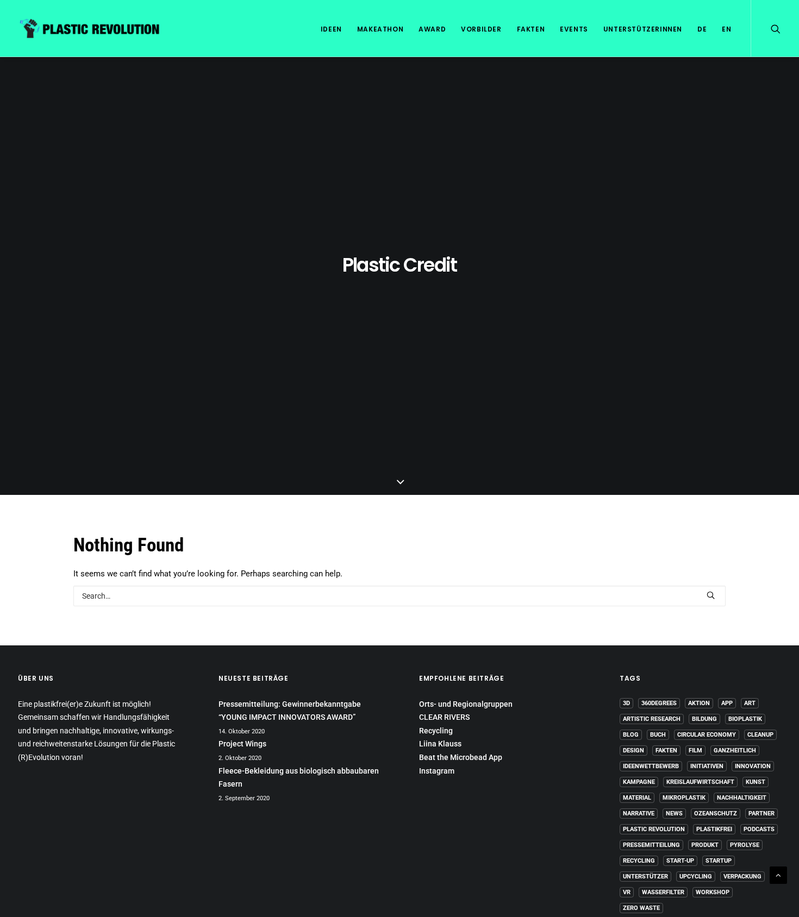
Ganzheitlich (735, 750)
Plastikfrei (714, 829)
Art (750, 703)
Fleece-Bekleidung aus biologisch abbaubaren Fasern (299, 778)
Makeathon (380, 29)
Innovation (753, 766)
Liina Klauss (440, 743)
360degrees (659, 703)
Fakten (531, 29)
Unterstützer (645, 876)
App (727, 703)
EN (726, 29)
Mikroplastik (684, 797)
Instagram (436, 771)
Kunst (755, 782)
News (674, 813)
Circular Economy (706, 734)
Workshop (712, 892)
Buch (658, 734)
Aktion (699, 703)
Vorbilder (481, 29)
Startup (719, 860)
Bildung (704, 719)
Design (633, 750)
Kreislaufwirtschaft (700, 782)
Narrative (638, 813)
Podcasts (759, 829)
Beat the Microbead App (460, 757)
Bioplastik (745, 719)
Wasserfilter (663, 892)
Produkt (705, 845)
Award (432, 29)
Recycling (436, 730)
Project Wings (242, 743)
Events (574, 29)
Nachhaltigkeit (741, 797)
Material (637, 797)
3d (626, 703)
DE (702, 29)
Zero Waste (641, 908)
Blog (631, 734)
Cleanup (760, 734)
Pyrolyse (744, 845)
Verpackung (742, 876)
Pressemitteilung (651, 845)
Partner (761, 813)
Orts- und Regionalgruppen (466, 704)
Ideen (331, 29)
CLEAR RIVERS (444, 717)
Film (695, 750)
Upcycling (695, 876)
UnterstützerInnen (642, 29)
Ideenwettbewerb (651, 766)
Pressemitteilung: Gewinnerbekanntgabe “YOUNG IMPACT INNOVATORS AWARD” (290, 711)
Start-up (680, 860)
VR (627, 892)
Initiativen (706, 766)
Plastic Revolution (654, 829)
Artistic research (652, 719)
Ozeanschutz (715, 813)
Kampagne (639, 782)
